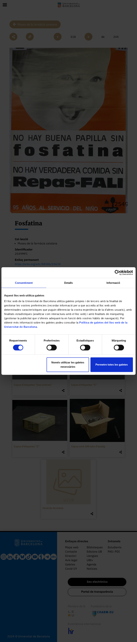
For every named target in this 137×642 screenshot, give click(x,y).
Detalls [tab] (68, 282)
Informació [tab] (113, 282)
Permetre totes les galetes (111, 364)
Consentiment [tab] (24, 282)
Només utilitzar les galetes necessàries (67, 364)
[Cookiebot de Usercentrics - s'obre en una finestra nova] (117, 272)
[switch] (52, 347)
